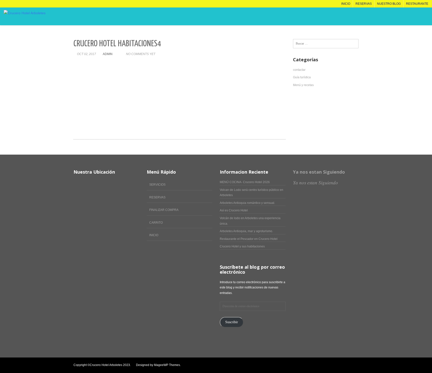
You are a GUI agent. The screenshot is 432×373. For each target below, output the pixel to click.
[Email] (352, 365)
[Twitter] (321, 365)
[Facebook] (315, 365)
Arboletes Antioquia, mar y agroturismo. (246, 231)
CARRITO (156, 222)
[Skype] (336, 365)
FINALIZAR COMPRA (163, 210)
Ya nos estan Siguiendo (319, 172)
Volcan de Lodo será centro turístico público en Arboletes (251, 192)
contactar (299, 70)
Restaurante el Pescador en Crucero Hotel (249, 239)
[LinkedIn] (326, 365)
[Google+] (347, 365)
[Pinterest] (341, 365)
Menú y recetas (303, 85)
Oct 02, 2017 (86, 54)
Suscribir (231, 322)
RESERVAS (157, 197)
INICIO (153, 235)
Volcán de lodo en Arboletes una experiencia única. (250, 220)
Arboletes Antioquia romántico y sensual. (247, 203)
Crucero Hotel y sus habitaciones (242, 246)
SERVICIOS (157, 184)
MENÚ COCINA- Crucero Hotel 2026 (245, 182)
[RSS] (357, 365)
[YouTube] (331, 365)
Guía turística (302, 77)
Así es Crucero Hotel (234, 210)
